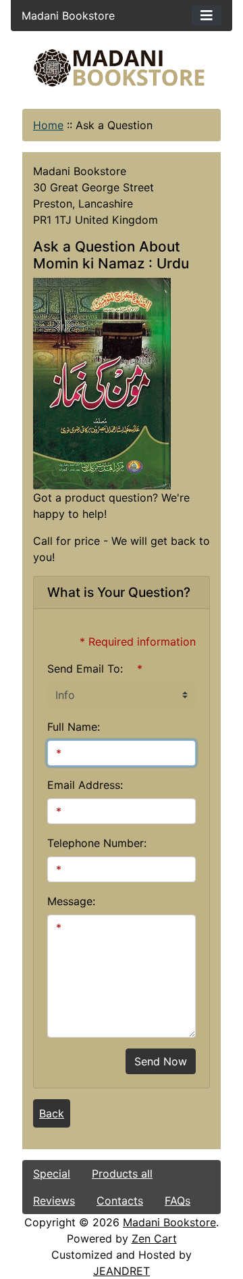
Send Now (160, 1061)
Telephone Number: (96, 843)
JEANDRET (121, 1271)
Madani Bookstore (169, 1222)
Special (51, 1173)
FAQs (177, 1200)
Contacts (120, 1200)
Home (48, 125)
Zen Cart (154, 1238)
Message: (71, 901)
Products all (122, 1173)
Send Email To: (85, 668)
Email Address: (85, 785)
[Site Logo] (121, 68)
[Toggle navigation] (206, 15)
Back (51, 1113)
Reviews (54, 1200)
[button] (121, 1223)
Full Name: (73, 726)
